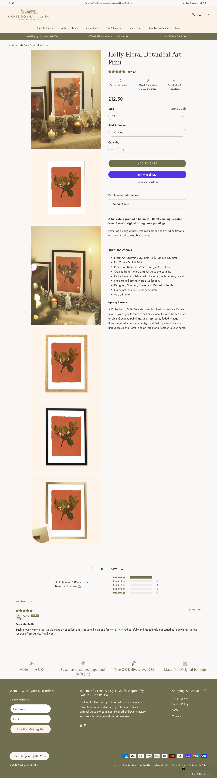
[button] (117, 72)
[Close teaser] (183, 769)
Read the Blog (129, 765)
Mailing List (145, 765)
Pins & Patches (113, 28)
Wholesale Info (161, 765)
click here (98, 3)
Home (11, 45)
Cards (75, 28)
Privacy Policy (178, 765)
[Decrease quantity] (111, 149)
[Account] (192, 15)
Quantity (113, 143)
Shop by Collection (158, 28)
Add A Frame (117, 125)
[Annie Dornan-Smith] (28, 14)
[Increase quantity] (124, 149)
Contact (176, 716)
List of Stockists (125, 3)
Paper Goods (92, 28)
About (116, 765)
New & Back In (45, 28)
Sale (177, 28)
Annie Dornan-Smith (27, 764)
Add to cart (147, 164)
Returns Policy (180, 704)
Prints (63, 28)
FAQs (175, 710)
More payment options (147, 182)
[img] (24, 611)
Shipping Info (180, 698)
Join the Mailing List (30, 729)
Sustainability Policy (198, 765)
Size (111, 109)
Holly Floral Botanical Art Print (33, 45)
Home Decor (134, 28)
